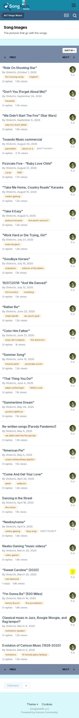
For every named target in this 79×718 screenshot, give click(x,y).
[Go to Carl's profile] (72, 571)
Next (66, 57)
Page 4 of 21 (39, 57)
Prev (13, 57)
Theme (32, 704)
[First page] (5, 57)
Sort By (69, 50)
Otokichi (11, 72)
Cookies (47, 704)
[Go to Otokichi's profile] (72, 69)
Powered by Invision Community (39, 712)
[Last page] (74, 57)
